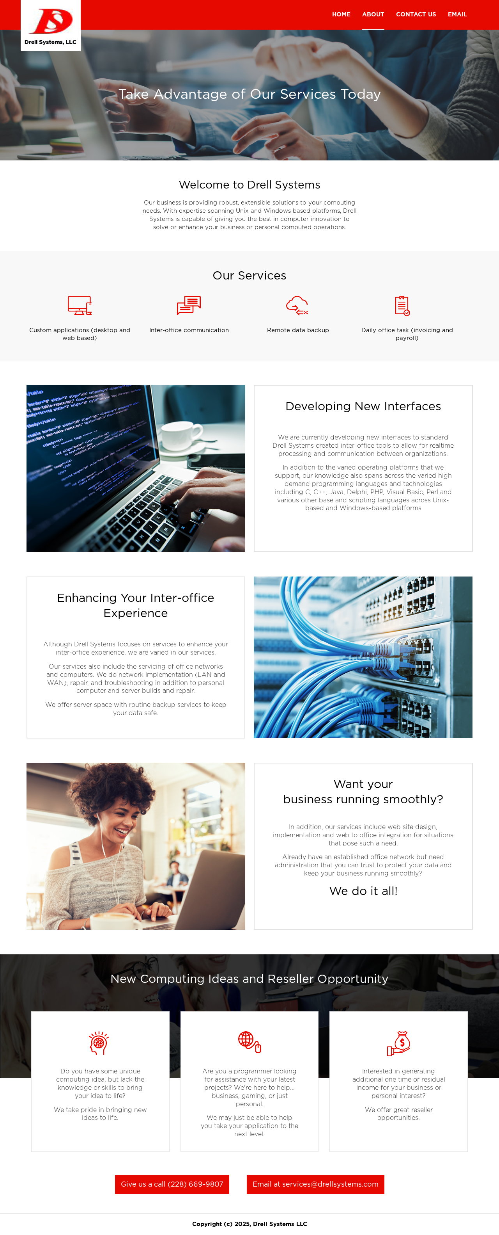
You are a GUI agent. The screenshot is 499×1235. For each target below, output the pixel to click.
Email (457, 14)
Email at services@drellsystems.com (316, 1185)
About (373, 14)
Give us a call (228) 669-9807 (172, 1185)
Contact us (416, 14)
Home (341, 14)
